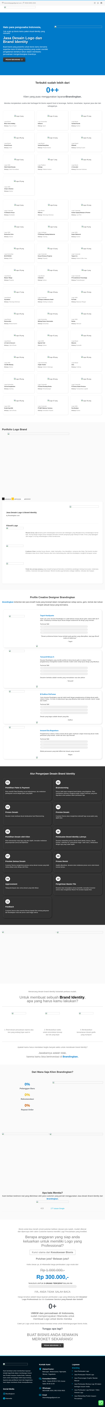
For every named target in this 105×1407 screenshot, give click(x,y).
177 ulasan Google (57, 1208)
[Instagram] (94, 3)
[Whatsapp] (98, 3)
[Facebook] (101, 3)
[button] (99, 9)
